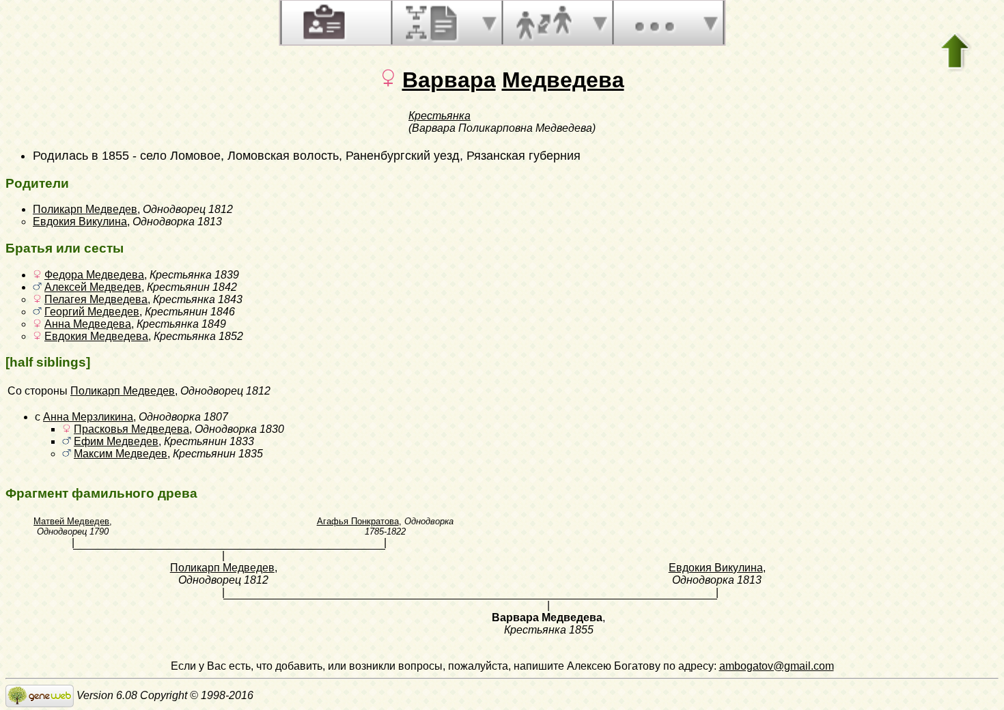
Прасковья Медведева (131, 429)
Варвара (449, 80)
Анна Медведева (87, 324)
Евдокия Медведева (96, 336)
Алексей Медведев (92, 287)
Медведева (563, 80)
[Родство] (544, 22)
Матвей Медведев (71, 521)
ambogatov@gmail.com (776, 666)
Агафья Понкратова (358, 521)
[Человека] (322, 22)
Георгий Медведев (91, 311)
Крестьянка (439, 116)
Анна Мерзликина (88, 417)
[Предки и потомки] (433, 22)
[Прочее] (654, 22)
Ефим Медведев (116, 441)
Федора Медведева (94, 275)
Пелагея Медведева (96, 299)
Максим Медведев (120, 453)
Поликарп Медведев (85, 209)
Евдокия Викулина (80, 221)
